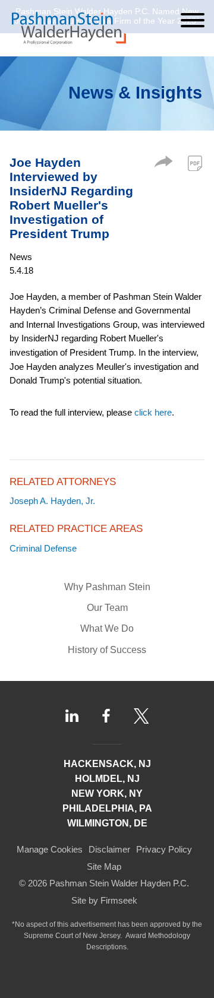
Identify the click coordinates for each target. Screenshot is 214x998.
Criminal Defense (43, 548)
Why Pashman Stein (107, 587)
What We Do (107, 628)
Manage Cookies (50, 849)
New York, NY (107, 793)
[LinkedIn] (71, 715)
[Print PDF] (195, 163)
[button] (163, 164)
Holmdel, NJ (107, 779)
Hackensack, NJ (107, 764)
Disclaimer (109, 849)
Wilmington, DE (107, 823)
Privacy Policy (164, 849)
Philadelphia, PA (107, 808)
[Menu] (192, 20)
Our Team (107, 608)
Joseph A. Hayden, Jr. (52, 501)
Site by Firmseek (104, 900)
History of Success (107, 650)
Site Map (104, 866)
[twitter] (141, 716)
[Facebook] (106, 716)
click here (153, 412)
